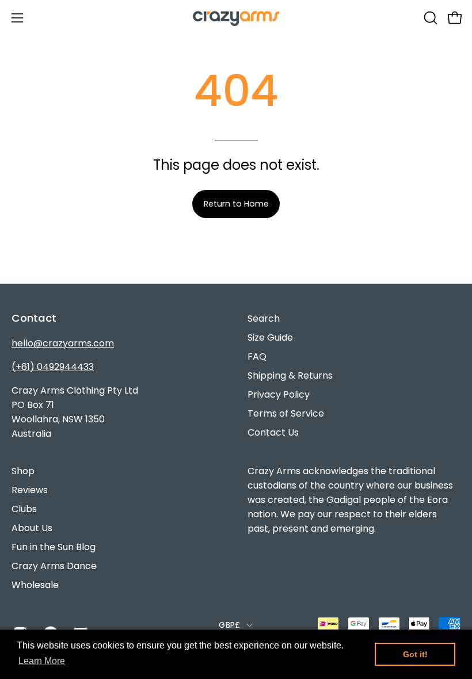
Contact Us (273, 432)
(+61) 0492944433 (53, 366)
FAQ (257, 356)
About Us (32, 528)
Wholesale (35, 585)
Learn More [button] (41, 661)
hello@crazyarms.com (63, 343)
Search (264, 318)
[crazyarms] (236, 17)
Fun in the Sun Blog (54, 547)
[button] (429, 18)
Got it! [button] (415, 654)
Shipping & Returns (290, 375)
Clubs (24, 509)
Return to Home (236, 203)
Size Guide (270, 337)
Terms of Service (286, 413)
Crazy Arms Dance (54, 566)
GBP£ (229, 625)
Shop (23, 471)
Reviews (30, 490)
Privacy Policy (279, 394)
